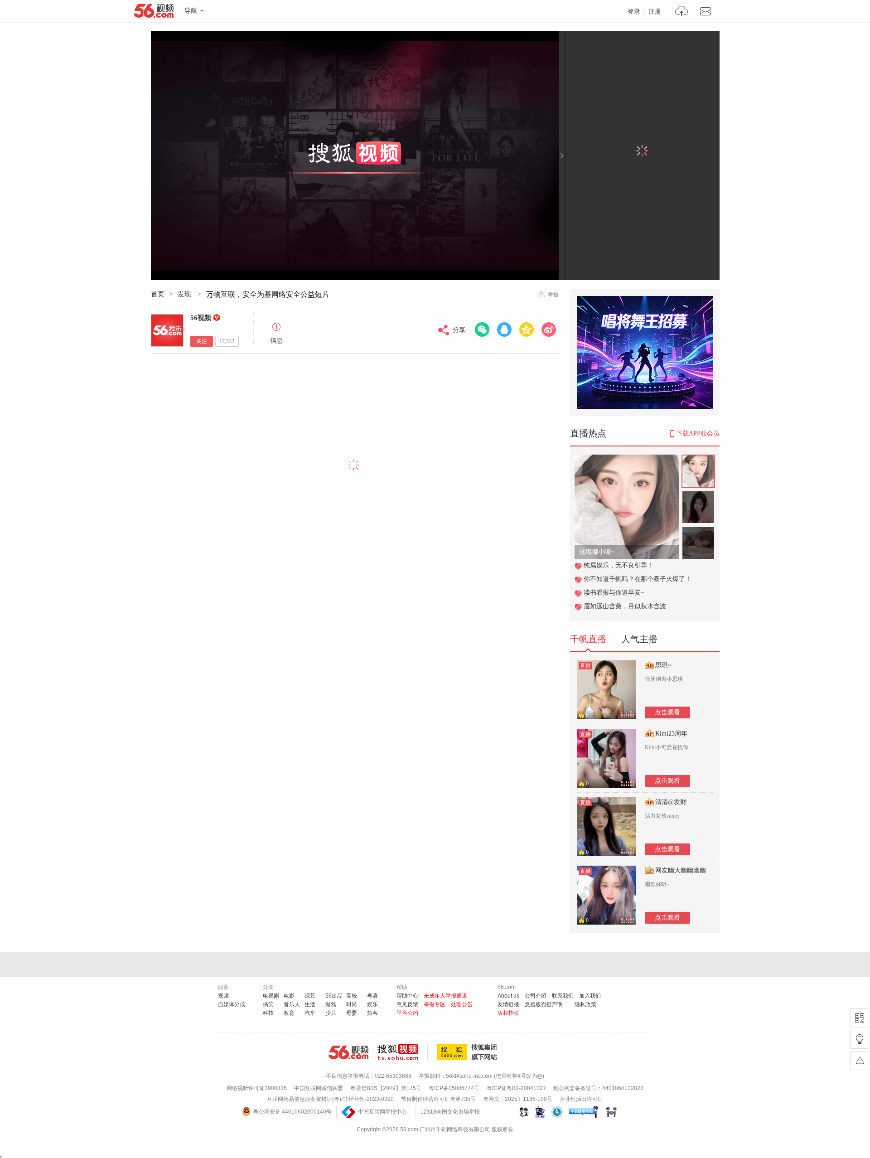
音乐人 (292, 1004)
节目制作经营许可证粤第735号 (438, 1099)
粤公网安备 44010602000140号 (292, 1112)
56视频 (200, 317)
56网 (348, 1052)
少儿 (330, 1013)
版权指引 (508, 1013)
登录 (634, 12)
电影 (289, 996)
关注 (201, 341)
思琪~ (663, 665)
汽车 (309, 1013)
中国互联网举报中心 (382, 1112)
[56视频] (167, 330)
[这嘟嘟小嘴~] (627, 459)
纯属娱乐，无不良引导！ (618, 565)
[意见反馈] (859, 1060)
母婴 (351, 1013)
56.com (154, 12)
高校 (351, 996)
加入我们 (590, 996)
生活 (309, 1004)
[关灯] (859, 1039)
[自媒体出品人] (216, 317)
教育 (289, 1013)
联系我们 (563, 996)
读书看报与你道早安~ (614, 592)
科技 (268, 1013)
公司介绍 (535, 996)
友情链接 (508, 1004)
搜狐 (468, 1052)
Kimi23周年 (671, 733)
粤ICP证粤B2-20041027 (516, 1088)
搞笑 (268, 1004)
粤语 (372, 996)
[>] (681, 12)
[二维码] (859, 1017)
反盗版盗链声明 (544, 1004)
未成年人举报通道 (445, 996)
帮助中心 (407, 996)
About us (508, 996)
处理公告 (462, 1004)
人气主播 (639, 639)
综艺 (309, 996)
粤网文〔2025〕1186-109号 (517, 1099)
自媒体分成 (231, 1004)
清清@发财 (670, 802)
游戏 (330, 1004)
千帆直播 (588, 639)
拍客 (372, 1013)
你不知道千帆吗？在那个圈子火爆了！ (637, 579)
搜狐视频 (402, 1052)
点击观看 (667, 712)
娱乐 (372, 1004)
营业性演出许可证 (581, 1099)
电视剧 (271, 996)
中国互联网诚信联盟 (318, 1088)
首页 (157, 294)
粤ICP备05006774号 (454, 1088)
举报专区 (434, 1004)
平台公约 (407, 1013)
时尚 (351, 1004)
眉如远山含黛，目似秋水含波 (625, 606)
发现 (185, 294)
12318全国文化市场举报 (450, 1112)
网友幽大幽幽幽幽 (680, 870)
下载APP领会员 (698, 433)
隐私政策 (585, 1004)
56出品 (334, 996)
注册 (654, 12)
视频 (223, 996)
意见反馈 (407, 1004)
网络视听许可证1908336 (257, 1088)
